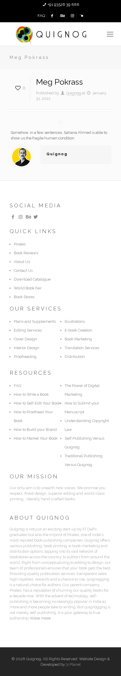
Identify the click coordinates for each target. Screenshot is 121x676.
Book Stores (24, 297)
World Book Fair (28, 288)
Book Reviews (26, 253)
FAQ (41, 15)
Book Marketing (78, 339)
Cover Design (25, 339)
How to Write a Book (31, 394)
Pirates (20, 244)
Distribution (75, 356)
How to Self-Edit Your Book (37, 403)
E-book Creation (78, 330)
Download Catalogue (32, 279)
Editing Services (28, 330)
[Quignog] (60, 34)
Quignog (73, 93)
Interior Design (26, 348)
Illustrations (75, 321)
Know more (40, 618)
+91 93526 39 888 (63, 4)
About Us (22, 262)
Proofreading (25, 356)
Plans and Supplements (35, 321)
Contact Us (23, 270)
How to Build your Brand (35, 429)
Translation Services (82, 348)
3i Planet (73, 664)
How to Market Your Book (36, 438)
